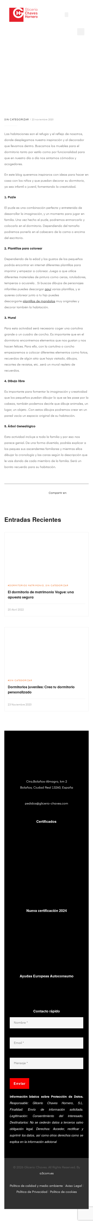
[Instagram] (55, 26)
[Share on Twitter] (75, 493)
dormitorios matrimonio (26, 585)
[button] (66, 14)
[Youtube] (43, 26)
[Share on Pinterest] (81, 499)
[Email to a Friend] (86, 499)
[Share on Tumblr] (86, 493)
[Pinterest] (37, 26)
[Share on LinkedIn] (81, 493)
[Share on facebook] (70, 493)
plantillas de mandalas (39, 301)
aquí (48, 289)
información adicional (42, 1141)
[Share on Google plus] (75, 499)
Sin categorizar (16, 119)
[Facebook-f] (49, 26)
